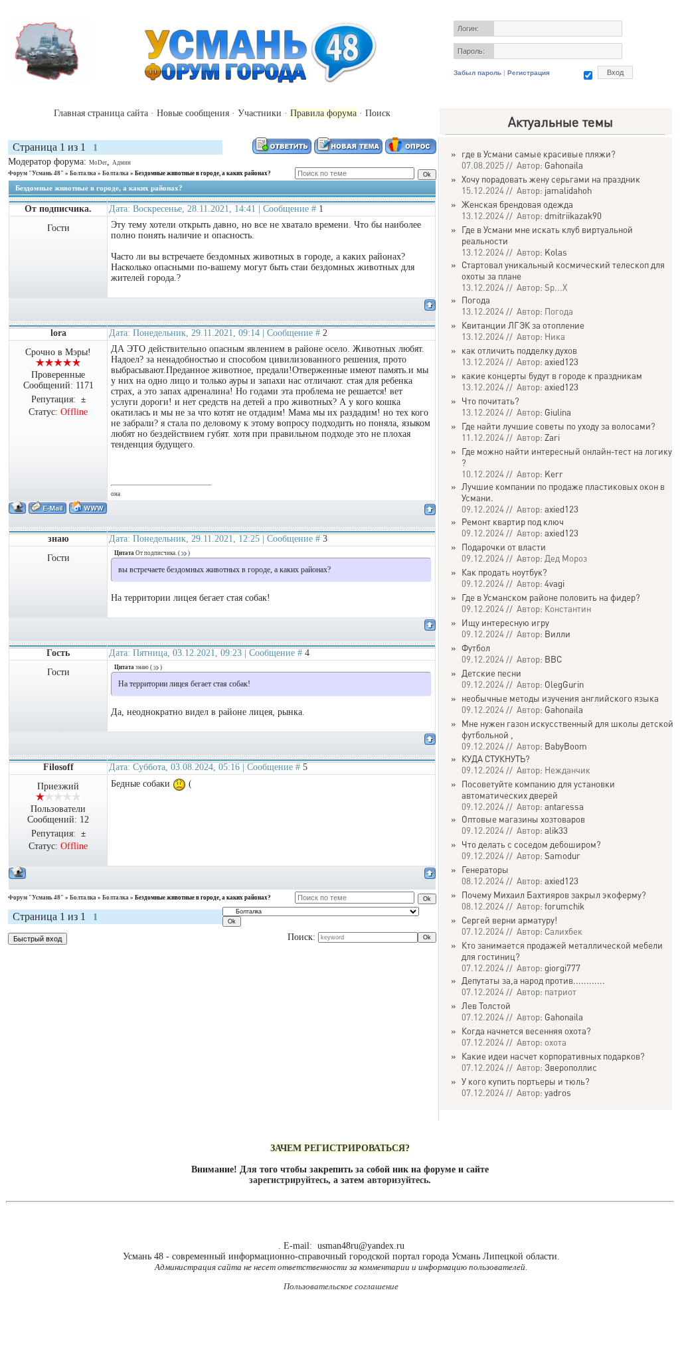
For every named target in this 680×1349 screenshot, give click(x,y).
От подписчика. (58, 209)
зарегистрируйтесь (288, 1180)
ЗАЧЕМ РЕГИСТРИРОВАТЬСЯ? (340, 1148)
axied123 (561, 361)
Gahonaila (564, 165)
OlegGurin (564, 684)
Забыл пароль (477, 72)
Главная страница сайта (101, 113)
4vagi (554, 583)
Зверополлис (571, 1067)
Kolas (556, 252)
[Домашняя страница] (88, 507)
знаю (58, 539)
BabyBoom (566, 746)
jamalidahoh (568, 190)
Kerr (554, 473)
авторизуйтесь (397, 1180)
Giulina (558, 412)
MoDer (98, 162)
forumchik (564, 906)
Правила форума (323, 113)
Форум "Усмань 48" (36, 173)
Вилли (557, 633)
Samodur (562, 855)
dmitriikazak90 (573, 215)
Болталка (83, 173)
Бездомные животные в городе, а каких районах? (203, 173)
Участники (260, 113)
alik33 (556, 830)
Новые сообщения (193, 113)
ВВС (553, 659)
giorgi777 (562, 967)
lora (58, 333)
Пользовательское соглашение (341, 1286)
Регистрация (528, 72)
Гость (58, 653)
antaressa (564, 806)
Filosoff (58, 767)
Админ (121, 162)
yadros (558, 1092)
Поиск (377, 113)
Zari (552, 437)
